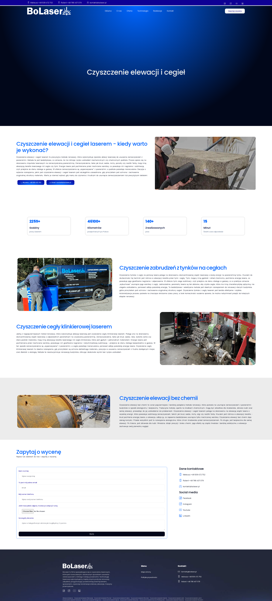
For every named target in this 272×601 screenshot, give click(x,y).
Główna (108, 11)
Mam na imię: (24, 471)
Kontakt (170, 11)
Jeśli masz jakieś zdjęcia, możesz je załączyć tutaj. (38, 506)
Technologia (142, 11)
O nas (119, 11)
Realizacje (157, 11)
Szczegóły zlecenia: (26, 518)
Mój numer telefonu (26, 494)
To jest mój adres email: (28, 482)
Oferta (129, 11)
